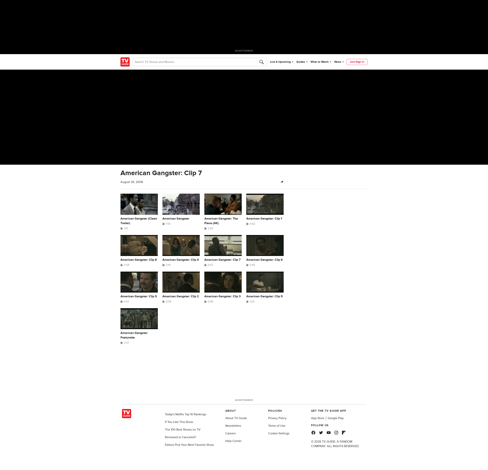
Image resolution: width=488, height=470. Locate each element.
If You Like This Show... (180, 422)
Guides (300, 61)
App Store (317, 418)
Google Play (336, 418)
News (337, 61)
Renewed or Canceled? (180, 437)
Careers (230, 433)
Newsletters (233, 426)
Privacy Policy (277, 418)
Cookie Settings (278, 433)
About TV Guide (236, 418)
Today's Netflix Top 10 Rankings (185, 414)
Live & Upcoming (280, 61)
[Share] (282, 182)
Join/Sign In (357, 61)
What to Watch (320, 61)
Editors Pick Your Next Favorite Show (189, 445)
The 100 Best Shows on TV (183, 430)
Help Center (233, 441)
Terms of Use (276, 426)
